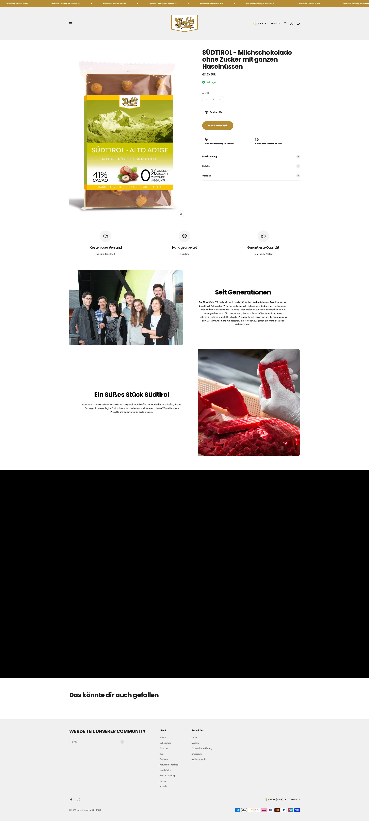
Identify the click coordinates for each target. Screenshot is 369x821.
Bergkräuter (165, 770)
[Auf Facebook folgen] (71, 799)
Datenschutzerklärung (202, 748)
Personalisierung (168, 775)
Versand (195, 743)
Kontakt (163, 786)
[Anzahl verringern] (206, 99)
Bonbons (164, 748)
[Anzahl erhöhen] (220, 99)
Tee (161, 753)
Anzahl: (206, 93)
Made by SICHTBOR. (92, 810)
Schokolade (165, 743)
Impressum (197, 753)
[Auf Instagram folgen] (78, 799)
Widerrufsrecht (199, 759)
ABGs (194, 737)
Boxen (163, 781)
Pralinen (164, 759)
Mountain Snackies (169, 764)
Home (163, 737)
